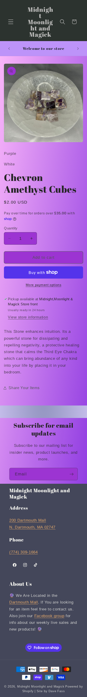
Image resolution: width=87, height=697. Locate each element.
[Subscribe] (71, 474)
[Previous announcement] (9, 48)
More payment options (43, 285)
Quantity (11, 228)
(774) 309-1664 (23, 552)
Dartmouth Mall (23, 602)
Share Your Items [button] (24, 388)
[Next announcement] (78, 48)
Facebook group (49, 615)
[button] (11, 22)
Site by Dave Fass (51, 691)
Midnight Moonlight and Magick (40, 686)
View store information (28, 317)
